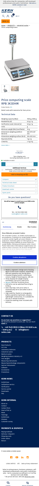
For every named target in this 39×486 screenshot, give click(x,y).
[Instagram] (28, 458)
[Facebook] (11, 458)
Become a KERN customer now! (24, 4)
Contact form (5, 408)
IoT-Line (4, 347)
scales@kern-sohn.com (19, 214)
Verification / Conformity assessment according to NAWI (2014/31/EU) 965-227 (20, 170)
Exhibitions (5, 382)
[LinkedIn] (22, 458)
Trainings (4, 415)
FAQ (2, 393)
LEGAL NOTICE (11, 463)
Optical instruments (8, 365)
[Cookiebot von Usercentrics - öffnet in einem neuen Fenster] (29, 222)
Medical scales (6, 354)
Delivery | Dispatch (7, 434)
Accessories (5, 370)
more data (5, 145)
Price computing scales (9, 27)
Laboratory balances (8, 349)
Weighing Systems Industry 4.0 (11, 356)
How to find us (6, 410)
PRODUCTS (11, 25)
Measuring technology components (13, 363)
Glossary (4, 419)
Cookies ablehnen (19, 262)
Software (4, 367)
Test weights (5, 358)
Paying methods (6, 432)
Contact (4, 406)
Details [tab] (19, 227)
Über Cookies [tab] (32, 227)
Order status (5, 438)
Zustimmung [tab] (7, 227)
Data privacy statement (29, 463)
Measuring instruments (9, 361)
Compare (5, 179)
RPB (11, 107)
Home (3, 25)
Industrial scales (22, 25)
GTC (18, 463)
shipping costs (29, 477)
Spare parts (6, 192)
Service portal (6, 389)
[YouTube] (17, 458)
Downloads (5, 391)
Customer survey (7, 421)
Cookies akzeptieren (19, 257)
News (3, 412)
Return (3, 441)
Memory (8, 282)
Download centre (8, 189)
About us (4, 403)
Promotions (5, 372)
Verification (5, 387)
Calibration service (7, 384)
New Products (6, 345)
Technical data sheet (9, 182)
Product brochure (8, 186)
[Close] (20, 7)
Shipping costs (6, 436)
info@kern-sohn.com (15, 330)
